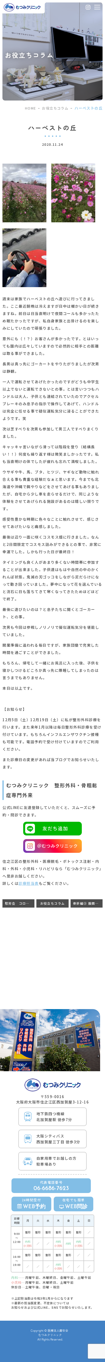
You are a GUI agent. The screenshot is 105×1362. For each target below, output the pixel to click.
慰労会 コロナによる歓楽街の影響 (19, 903)
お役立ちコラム (55, 108)
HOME (30, 108)
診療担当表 (29, 883)
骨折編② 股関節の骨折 (88, 903)
